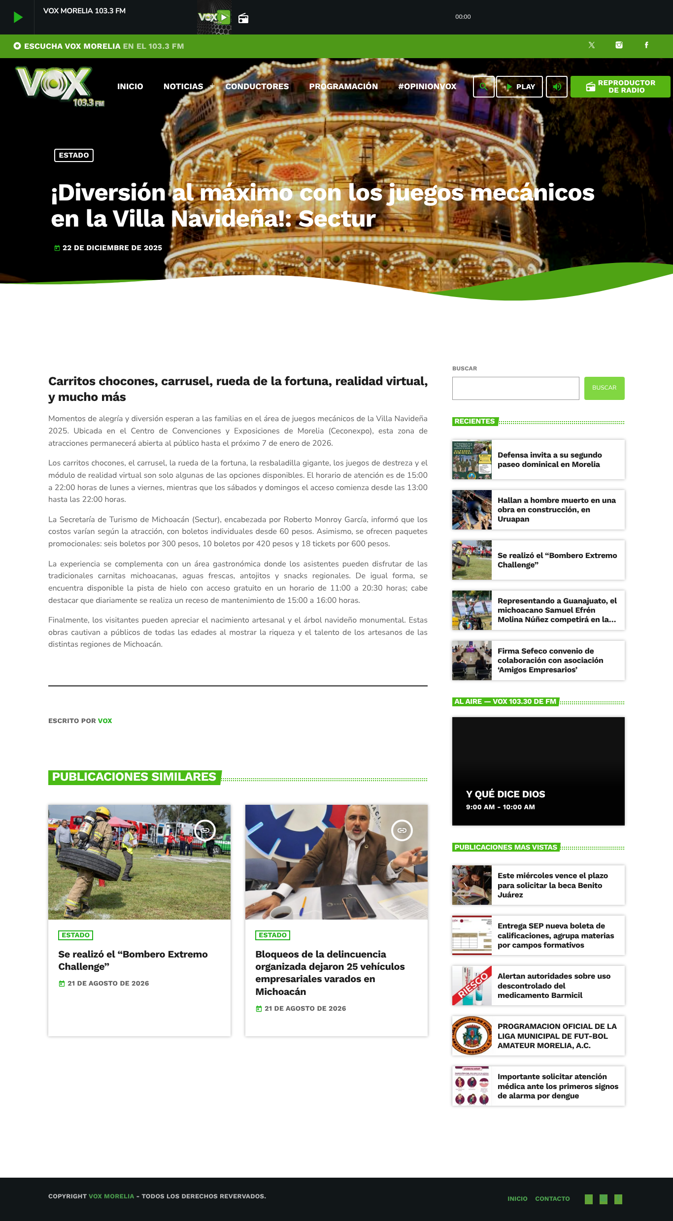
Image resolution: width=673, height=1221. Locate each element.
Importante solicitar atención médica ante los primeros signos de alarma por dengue (558, 1086)
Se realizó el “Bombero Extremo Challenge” (557, 560)
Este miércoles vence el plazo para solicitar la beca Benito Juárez (553, 885)
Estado (74, 155)
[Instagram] (619, 46)
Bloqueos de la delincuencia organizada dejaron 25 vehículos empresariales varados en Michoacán (329, 972)
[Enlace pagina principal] (59, 86)
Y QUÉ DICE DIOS (505, 794)
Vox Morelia (111, 1196)
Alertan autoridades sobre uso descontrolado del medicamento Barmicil (554, 985)
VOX (105, 721)
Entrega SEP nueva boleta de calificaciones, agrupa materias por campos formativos (556, 935)
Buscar (464, 368)
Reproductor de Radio (620, 86)
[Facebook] (646, 46)
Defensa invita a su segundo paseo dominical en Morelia (550, 459)
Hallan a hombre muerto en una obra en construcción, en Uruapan (557, 509)
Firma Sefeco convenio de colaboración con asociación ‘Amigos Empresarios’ (551, 660)
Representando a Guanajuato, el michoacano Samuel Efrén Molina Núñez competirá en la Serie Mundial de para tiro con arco (557, 619)
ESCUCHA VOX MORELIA (98, 46)
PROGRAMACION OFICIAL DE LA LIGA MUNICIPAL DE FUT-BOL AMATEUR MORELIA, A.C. (557, 1036)
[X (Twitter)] (592, 46)
